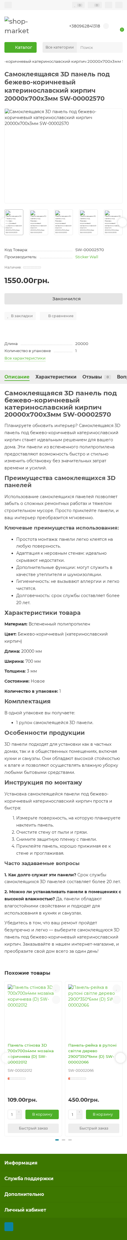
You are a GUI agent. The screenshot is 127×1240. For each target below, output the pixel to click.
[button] (4, 222)
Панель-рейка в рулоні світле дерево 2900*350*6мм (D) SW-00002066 (92, 1053)
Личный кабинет (25, 1210)
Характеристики (55, 377)
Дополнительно (24, 1194)
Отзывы (95, 377)
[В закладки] (56, 988)
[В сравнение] (56, 1000)
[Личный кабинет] (119, 5)
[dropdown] (8, 5)
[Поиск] (116, 47)
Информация (21, 1163)
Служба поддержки (28, 1178)
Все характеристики (24, 358)
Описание (17, 377)
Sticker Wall (86, 256)
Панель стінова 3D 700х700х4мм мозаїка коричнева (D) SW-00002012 (31, 1053)
